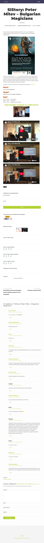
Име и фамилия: (6, 195)
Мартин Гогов (12, 372)
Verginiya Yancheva (7, 479)
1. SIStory (38, 25)
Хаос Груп (16, 76)
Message (5, 489)
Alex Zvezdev (12, 310)
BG (23, 535)
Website (5, 512)
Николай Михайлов (14, 322)
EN (21, 535)
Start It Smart (18, 538)
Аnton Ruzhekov (13, 464)
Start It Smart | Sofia (10, 25)
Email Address (6, 507)
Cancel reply (36, 484)
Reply (10, 317)
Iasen (10, 334)
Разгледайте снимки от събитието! (21, 105)
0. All (34, 25)
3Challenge (32, 84)
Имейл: (4, 201)
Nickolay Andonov (14, 359)
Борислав (11, 345)
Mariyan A (11, 452)
